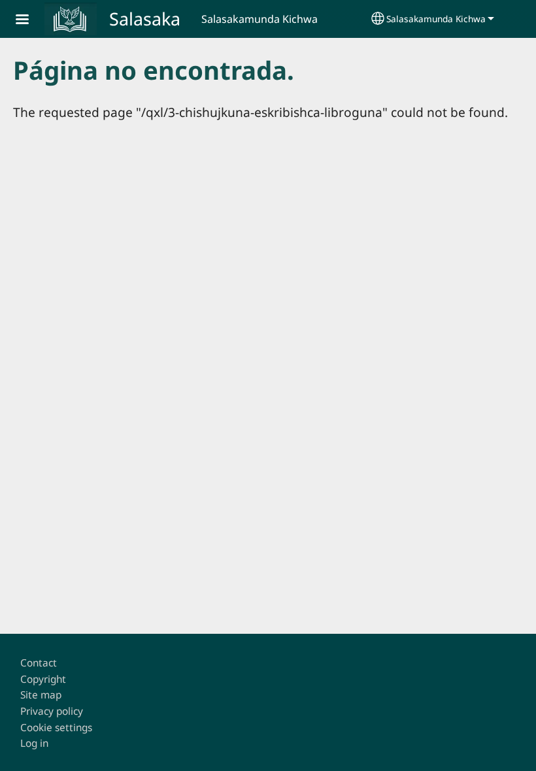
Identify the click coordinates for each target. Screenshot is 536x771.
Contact (38, 663)
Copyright (43, 679)
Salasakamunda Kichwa (436, 18)
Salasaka (144, 19)
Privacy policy (51, 711)
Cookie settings (56, 727)
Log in (34, 743)
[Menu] (30, 20)
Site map (40, 695)
